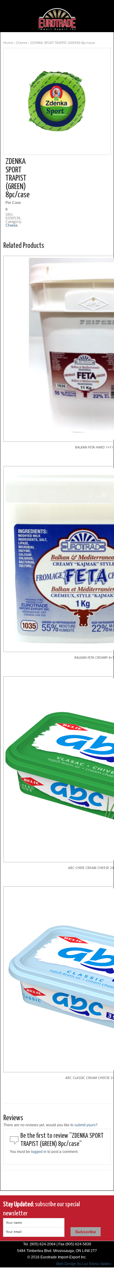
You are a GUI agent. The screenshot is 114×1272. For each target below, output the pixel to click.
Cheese (21, 43)
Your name (14, 1223)
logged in (39, 1152)
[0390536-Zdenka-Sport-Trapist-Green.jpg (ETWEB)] (57, 101)
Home (8, 43)
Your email (14, 1232)
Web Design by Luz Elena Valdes (83, 1264)
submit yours (84, 1125)
